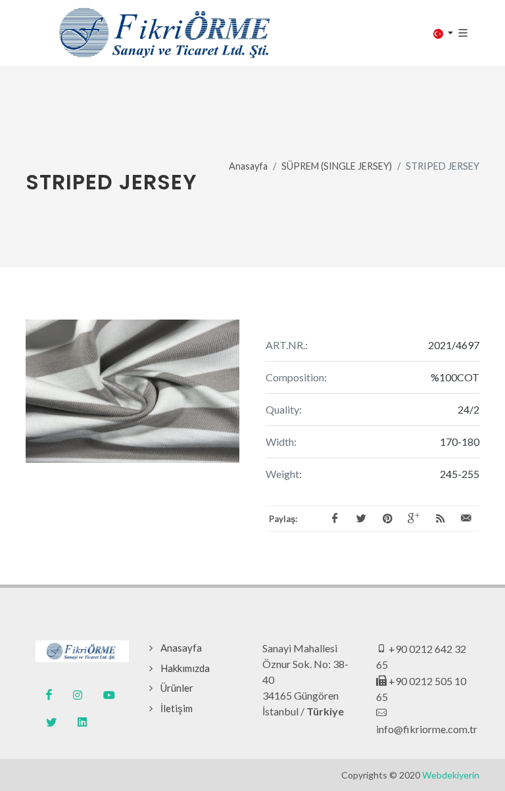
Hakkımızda (185, 668)
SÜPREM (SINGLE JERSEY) (336, 166)
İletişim (176, 708)
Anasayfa (248, 166)
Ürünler (176, 688)
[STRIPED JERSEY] (132, 391)
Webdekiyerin (450, 774)
